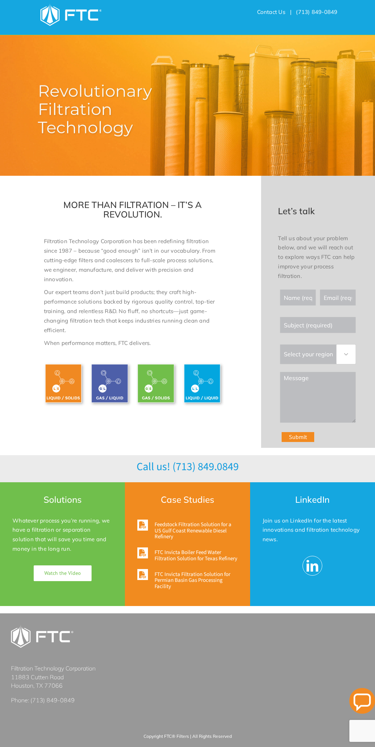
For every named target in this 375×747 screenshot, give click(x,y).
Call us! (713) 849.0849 (188, 467)
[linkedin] (312, 566)
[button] (187, 530)
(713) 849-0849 (52, 700)
